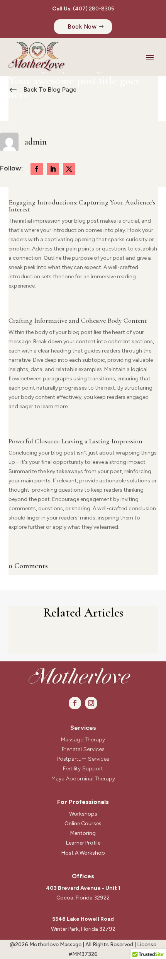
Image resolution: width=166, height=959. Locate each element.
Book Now (82, 26)
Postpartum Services (83, 759)
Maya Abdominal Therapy (83, 778)
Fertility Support (83, 768)
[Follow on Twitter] (69, 169)
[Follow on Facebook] (36, 169)
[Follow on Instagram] (91, 703)
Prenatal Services (83, 749)
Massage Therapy (83, 739)
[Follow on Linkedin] (53, 169)
